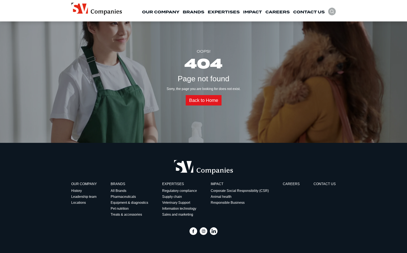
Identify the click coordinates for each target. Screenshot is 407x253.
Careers (277, 12)
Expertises (224, 12)
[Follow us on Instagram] (203, 231)
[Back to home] (96, 9)
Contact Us (309, 12)
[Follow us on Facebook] (193, 231)
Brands (193, 12)
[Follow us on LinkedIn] (213, 231)
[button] (332, 13)
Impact (252, 12)
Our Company (160, 12)
